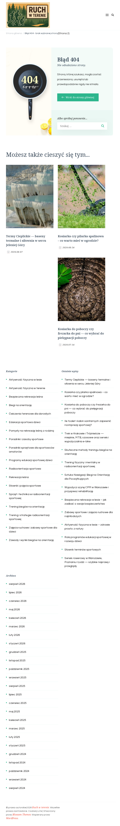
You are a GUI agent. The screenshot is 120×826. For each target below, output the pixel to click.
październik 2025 (19, 669)
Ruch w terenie (40, 807)
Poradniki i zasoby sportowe (26, 439)
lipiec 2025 (15, 694)
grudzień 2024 (17, 754)
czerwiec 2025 (17, 703)
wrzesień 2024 (17, 779)
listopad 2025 (17, 660)
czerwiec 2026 (17, 601)
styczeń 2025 (17, 745)
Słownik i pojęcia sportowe (25, 485)
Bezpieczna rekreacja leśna (26, 396)
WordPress (12, 818)
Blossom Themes (22, 814)
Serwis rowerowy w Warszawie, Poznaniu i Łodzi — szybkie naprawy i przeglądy (87, 562)
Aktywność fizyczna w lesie (25, 379)
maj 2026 (14, 609)
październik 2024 (19, 771)
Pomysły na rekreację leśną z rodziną (31, 430)
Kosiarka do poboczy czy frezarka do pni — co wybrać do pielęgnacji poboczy (81, 333)
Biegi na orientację (20, 405)
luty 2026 (14, 635)
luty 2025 (14, 737)
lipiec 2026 (15, 592)
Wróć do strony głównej (79, 97)
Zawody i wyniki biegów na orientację (31, 540)
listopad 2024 (17, 762)
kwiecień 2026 (17, 618)
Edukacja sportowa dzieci (24, 422)
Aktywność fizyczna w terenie (27, 388)
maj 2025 (14, 711)
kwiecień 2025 (17, 720)
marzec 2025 (17, 728)
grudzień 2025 (17, 652)
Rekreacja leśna (19, 477)
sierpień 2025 (17, 686)
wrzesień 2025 (17, 677)
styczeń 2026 (17, 643)
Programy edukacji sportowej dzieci (30, 460)
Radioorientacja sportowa (25, 468)
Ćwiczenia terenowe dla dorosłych (30, 413)
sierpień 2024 (17, 788)
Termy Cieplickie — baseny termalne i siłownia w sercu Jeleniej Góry (26, 240)
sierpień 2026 (17, 584)
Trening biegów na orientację (26, 506)
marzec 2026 (17, 626)
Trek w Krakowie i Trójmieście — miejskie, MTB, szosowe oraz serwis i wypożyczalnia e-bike (87, 437)
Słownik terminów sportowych (83, 549)
